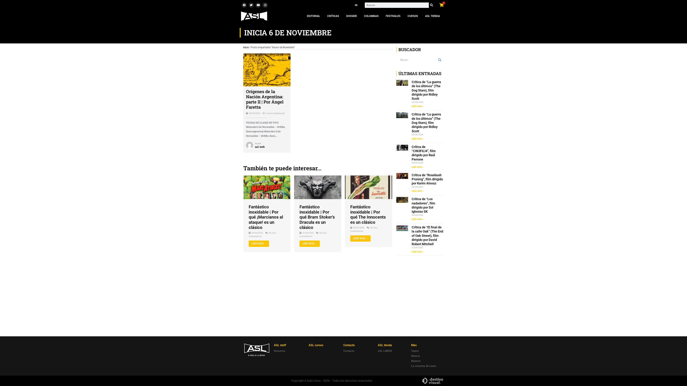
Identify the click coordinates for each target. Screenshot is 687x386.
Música (415, 356)
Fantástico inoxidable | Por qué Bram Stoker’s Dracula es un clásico (317, 217)
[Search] (431, 5)
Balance (416, 361)
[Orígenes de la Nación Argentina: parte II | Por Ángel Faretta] (267, 69)
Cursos (413, 16)
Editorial (313, 16)
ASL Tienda (432, 16)
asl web (260, 147)
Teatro (415, 351)
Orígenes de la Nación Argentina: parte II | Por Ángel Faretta (265, 99)
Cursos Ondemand (275, 113)
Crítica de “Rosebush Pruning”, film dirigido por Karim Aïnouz (427, 179)
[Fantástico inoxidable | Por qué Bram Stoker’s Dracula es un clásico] (317, 187)
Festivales (393, 16)
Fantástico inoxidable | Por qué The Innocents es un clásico (368, 214)
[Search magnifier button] (439, 59)
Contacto (348, 351)
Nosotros (279, 351)
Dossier (351, 16)
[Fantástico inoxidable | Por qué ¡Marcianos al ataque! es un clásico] (267, 187)
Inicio (246, 47)
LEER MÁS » (417, 106)
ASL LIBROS (385, 351)
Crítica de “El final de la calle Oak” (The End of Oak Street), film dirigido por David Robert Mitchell (427, 235)
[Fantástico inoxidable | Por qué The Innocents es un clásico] (368, 187)
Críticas (333, 16)
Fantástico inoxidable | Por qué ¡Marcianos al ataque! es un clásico (266, 217)
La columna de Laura (423, 366)
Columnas (371, 16)
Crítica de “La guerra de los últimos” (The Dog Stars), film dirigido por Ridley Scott (426, 90)
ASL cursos (316, 345)
